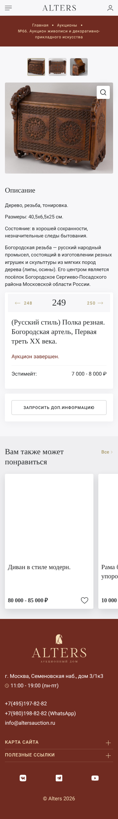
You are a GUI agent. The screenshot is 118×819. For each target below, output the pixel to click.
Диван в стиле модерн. (39, 567)
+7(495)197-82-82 (26, 703)
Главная (40, 25)
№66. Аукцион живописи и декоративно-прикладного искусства (59, 34)
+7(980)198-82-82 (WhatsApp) (40, 713)
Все (105, 452)
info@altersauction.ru (30, 723)
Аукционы (67, 25)
